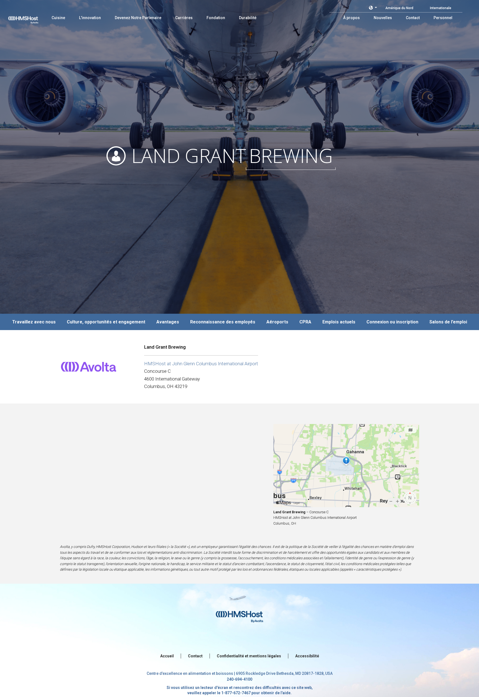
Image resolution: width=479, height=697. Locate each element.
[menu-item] (58, 18)
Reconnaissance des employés (222, 322)
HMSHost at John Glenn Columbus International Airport (201, 363)
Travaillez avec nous (34, 322)
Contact (195, 656)
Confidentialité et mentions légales (249, 656)
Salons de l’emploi (448, 322)
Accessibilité (307, 656)
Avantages (167, 322)
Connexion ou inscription (392, 322)
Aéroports (277, 322)
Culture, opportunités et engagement (106, 322)
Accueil (167, 656)
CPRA (305, 322)
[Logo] (29, 17)
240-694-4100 (239, 679)
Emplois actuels (338, 322)
